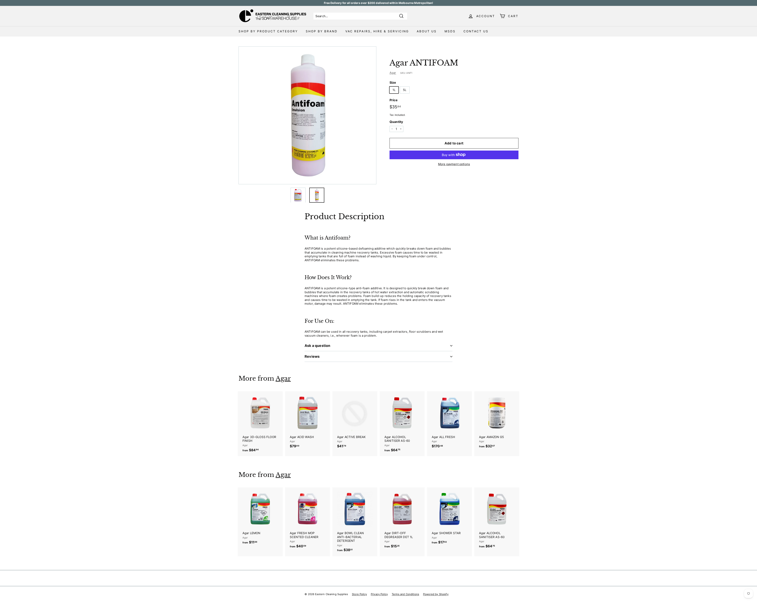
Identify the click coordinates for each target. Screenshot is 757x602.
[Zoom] (307, 115)
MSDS (450, 31)
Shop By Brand (321, 31)
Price (394, 100)
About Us (427, 31)
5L (404, 90)
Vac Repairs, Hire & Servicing (377, 31)
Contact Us (476, 31)
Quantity (396, 122)
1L (393, 90)
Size (393, 82)
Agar (393, 72)
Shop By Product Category (268, 31)
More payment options (454, 164)
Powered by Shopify (435, 594)
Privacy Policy (379, 594)
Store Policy (359, 594)
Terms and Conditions (405, 594)
